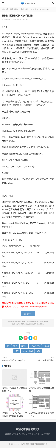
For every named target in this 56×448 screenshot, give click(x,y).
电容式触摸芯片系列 (45, 360)
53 (8, 346)
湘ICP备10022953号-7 (38, 444)
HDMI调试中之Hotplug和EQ (14, 360)
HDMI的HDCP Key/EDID (17, 15)
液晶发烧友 (28, 3)
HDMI (46, 346)
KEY (16, 351)
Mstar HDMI (27, 351)
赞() (26, 19)
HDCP (24, 346)
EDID (15, 346)
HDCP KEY (35, 346)
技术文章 (24, 9)
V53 (39, 351)
